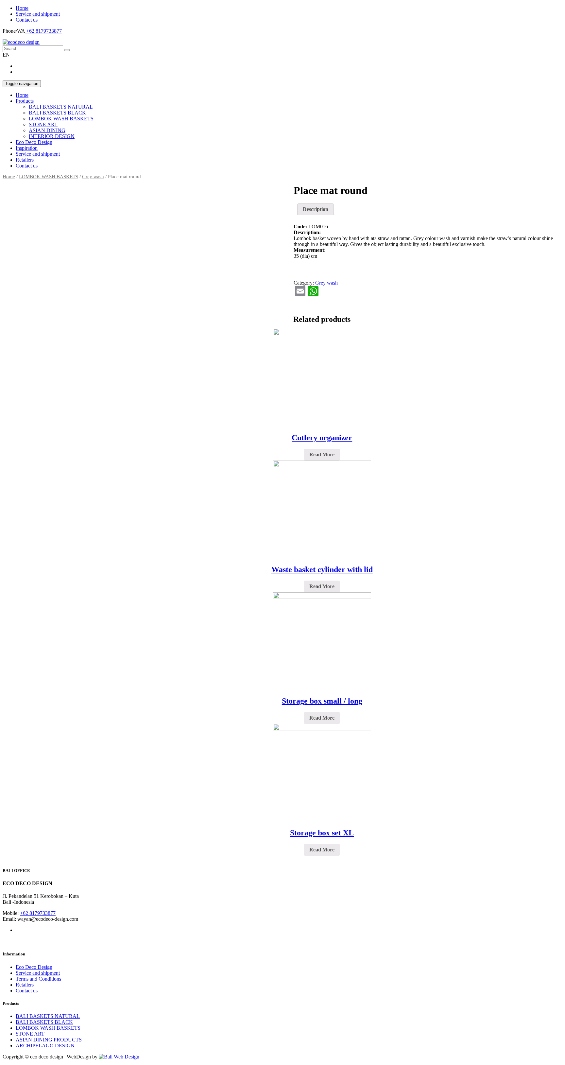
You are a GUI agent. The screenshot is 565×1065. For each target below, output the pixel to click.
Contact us (27, 20)
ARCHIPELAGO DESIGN (45, 1045)
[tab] (315, 209)
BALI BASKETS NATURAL (61, 107)
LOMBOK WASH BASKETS (61, 118)
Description (315, 209)
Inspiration (27, 148)
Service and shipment (38, 14)
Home (22, 8)
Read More (321, 454)
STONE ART (43, 124)
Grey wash (93, 176)
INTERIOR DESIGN (52, 136)
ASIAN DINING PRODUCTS (49, 1039)
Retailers (25, 160)
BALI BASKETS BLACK (57, 112)
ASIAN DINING (47, 130)
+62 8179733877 (43, 31)
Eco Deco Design (34, 142)
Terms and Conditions (38, 979)
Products (25, 101)
